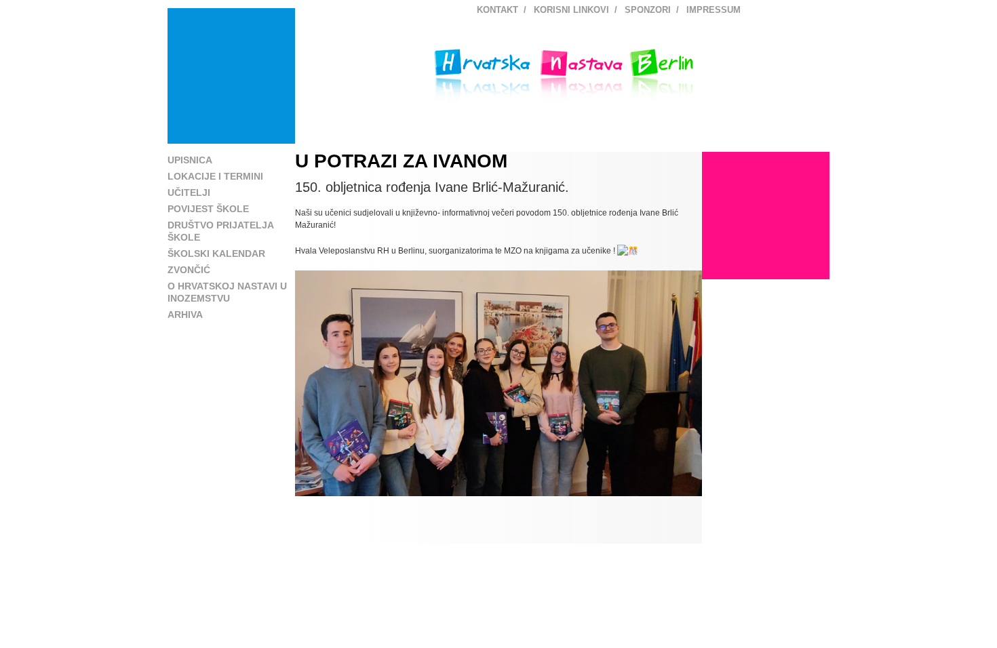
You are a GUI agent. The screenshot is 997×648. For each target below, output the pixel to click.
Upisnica (190, 160)
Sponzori (648, 10)
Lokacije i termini (215, 176)
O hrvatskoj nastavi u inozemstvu (227, 292)
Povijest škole (208, 208)
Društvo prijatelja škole (220, 231)
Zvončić (189, 269)
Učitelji (189, 192)
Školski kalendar (216, 253)
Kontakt (497, 10)
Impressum (713, 10)
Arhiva (185, 314)
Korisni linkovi (571, 10)
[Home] (231, 76)
